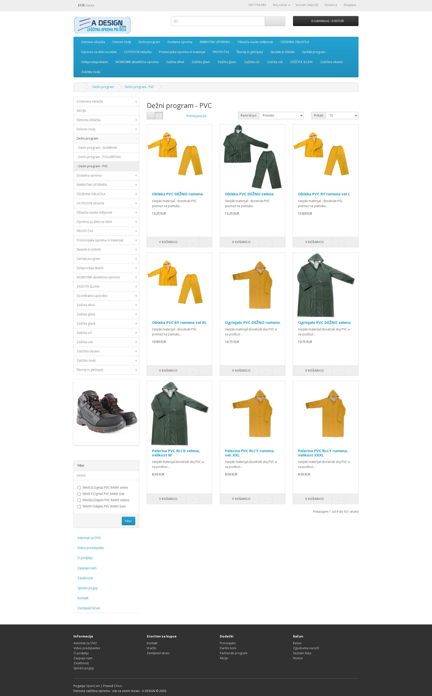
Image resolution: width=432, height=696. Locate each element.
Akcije (224, 658)
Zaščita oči (252, 62)
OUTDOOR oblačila (138, 52)
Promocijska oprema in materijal (182, 52)
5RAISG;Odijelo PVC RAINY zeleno (106, 500)
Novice (298, 658)
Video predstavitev (91, 548)
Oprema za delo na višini (98, 52)
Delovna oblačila (93, 42)
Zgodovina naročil (306, 648)
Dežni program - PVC (139, 87)
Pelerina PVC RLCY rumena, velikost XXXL (323, 452)
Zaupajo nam (87, 568)
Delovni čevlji (121, 42)
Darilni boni (228, 648)
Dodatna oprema (180, 42)
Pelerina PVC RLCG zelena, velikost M (176, 452)
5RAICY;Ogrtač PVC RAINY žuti (103, 494)
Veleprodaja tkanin (94, 62)
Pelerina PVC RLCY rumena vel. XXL (249, 452)
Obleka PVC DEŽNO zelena (249, 193)
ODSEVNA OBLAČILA (294, 42)
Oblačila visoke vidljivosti (255, 42)
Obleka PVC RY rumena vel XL (179, 322)
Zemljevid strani (89, 608)
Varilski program (314, 52)
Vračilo (151, 648)
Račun (297, 643)
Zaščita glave (201, 62)
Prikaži (318, 115)
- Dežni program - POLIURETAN (98, 157)
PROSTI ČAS (221, 52)
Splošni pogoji (88, 588)
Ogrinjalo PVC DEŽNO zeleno (324, 322)
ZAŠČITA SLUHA (301, 62)
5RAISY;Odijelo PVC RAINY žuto (104, 506)
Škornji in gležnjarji (249, 52)
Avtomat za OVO (89, 538)
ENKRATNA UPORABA (215, 42)
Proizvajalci (228, 643)
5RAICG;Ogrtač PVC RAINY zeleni (105, 487)
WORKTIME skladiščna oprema (137, 62)
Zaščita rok (275, 62)
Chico (118, 686)
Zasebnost (85, 578)
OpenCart (93, 686)
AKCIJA (81, 111)
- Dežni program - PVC (92, 166)
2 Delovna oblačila (107, 101)
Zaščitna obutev (331, 62)
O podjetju (85, 558)
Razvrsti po (248, 115)
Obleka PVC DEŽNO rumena (177, 193)
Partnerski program (234, 653)
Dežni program (149, 42)
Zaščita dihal (175, 62)
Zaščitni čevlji (90, 72)
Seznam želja (302, 653)
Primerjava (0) (196, 116)
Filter (128, 521)
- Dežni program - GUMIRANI (97, 148)
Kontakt (83, 598)
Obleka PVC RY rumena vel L (324, 193)
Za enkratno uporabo (107, 296)
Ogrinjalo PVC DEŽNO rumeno (252, 322)
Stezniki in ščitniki (282, 52)
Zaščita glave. (227, 62)
